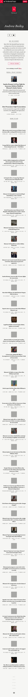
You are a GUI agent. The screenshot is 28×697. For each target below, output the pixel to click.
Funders (14, 688)
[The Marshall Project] (9, 1)
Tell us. (20, 68)
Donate (25, 1)
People (14, 679)
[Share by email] (13, 35)
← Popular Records (14, 63)
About (14, 676)
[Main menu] (1, 1)
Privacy (14, 682)
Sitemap (14, 685)
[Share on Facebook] (9, 35)
